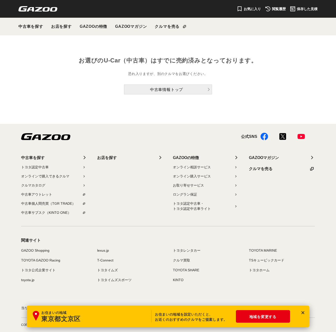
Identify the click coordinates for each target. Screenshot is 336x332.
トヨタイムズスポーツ (114, 280)
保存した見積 (307, 9)
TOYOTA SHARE (186, 270)
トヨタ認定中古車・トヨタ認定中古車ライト (192, 206)
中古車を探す (30, 26)
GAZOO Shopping (35, 250)
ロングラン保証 (185, 194)
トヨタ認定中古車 (35, 167)
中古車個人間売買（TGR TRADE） (48, 203)
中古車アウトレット (36, 194)
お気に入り (252, 9)
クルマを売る (167, 26)
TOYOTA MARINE (263, 250)
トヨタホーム (259, 270)
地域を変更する (262, 317)
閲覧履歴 (279, 9)
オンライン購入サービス (192, 176)
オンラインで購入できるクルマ (45, 176)
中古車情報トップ (166, 89)
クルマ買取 (181, 260)
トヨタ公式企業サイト (38, 270)
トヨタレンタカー (186, 250)
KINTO (178, 280)
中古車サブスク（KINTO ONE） (46, 213)
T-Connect (105, 260)
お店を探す (61, 26)
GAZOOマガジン (131, 26)
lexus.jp (103, 250)
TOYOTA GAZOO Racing (40, 260)
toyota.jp (27, 280)
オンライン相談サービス (192, 167)
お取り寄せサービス (188, 185)
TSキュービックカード (266, 260)
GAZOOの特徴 (93, 26)
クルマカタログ (33, 185)
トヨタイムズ (107, 270)
